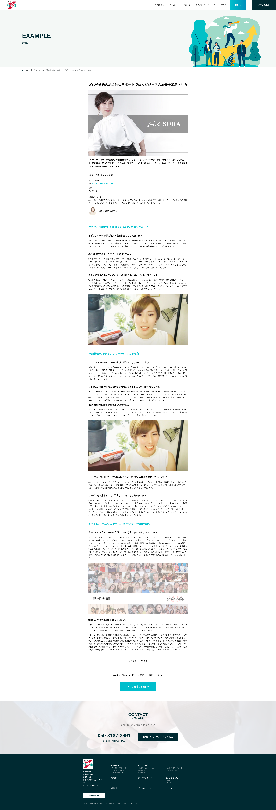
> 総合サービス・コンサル (146, 768)
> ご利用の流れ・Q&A (118, 772)
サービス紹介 (143, 765)
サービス (172, 5)
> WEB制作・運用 (171, 770)
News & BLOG (220, 5)
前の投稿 (130, 661)
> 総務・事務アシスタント (174, 768)
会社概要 (114, 788)
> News (168, 780)
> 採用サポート (143, 772)
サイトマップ (171, 788)
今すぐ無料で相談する (138, 686)
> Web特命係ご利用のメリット (120, 770)
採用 (237, 5)
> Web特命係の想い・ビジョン (120, 768)
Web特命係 (158, 5)
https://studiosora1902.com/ (102, 183)
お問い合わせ (94, 795)
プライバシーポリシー (146, 788)
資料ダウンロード (202, 5)
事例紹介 (187, 5)
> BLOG (168, 783)
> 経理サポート (143, 770)
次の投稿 (145, 661)
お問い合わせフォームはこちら (158, 737)
